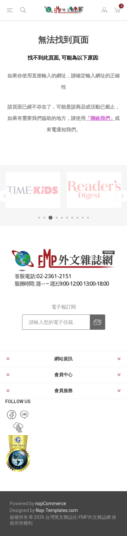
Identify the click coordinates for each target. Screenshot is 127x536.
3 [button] (50, 218)
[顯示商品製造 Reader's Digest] (94, 190)
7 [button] (72, 218)
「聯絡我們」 (100, 118)
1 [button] (39, 218)
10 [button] (88, 218)
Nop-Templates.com (57, 510)
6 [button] (67, 218)
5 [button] (62, 218)
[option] (33, 190)
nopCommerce (50, 503)
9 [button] (83, 218)
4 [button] (57, 218)
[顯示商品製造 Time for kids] (33, 190)
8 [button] (77, 218)
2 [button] (44, 218)
